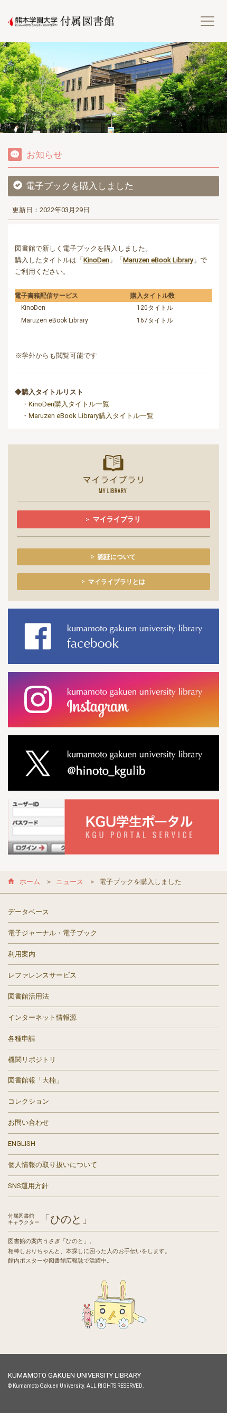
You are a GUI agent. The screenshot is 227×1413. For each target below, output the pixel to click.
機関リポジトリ (32, 1060)
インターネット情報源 (42, 1017)
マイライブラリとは (116, 581)
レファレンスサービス (42, 975)
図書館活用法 (28, 996)
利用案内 (21, 954)
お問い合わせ (28, 1122)
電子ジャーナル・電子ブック (52, 933)
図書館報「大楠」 (35, 1080)
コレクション (28, 1101)
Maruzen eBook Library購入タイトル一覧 (91, 416)
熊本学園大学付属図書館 (61, 21)
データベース (28, 912)
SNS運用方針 (28, 1186)
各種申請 (21, 1038)
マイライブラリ (117, 519)
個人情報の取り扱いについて (52, 1165)
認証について (117, 557)
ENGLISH (21, 1144)
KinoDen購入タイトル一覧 (69, 404)
